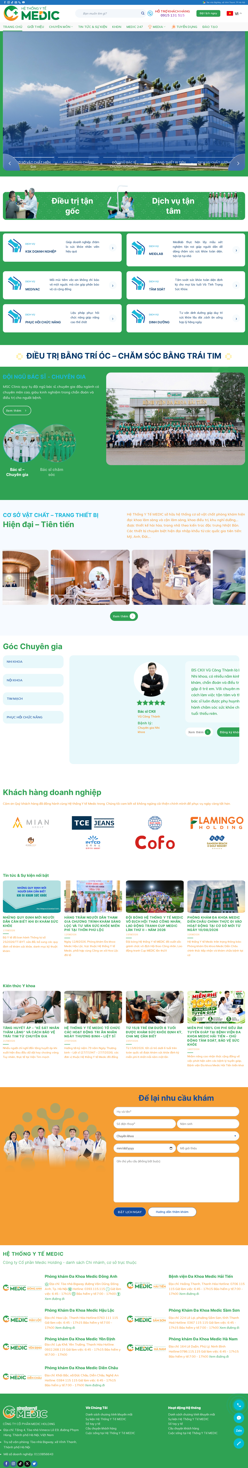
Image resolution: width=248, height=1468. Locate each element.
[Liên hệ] (239, 1443)
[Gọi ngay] (239, 1405)
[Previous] (11, 162)
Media (158, 27)
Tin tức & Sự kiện (92, 27)
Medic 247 (135, 27)
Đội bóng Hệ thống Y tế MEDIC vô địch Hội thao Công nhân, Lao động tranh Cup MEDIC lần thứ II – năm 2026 (154, 917)
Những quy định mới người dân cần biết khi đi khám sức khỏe (30, 915)
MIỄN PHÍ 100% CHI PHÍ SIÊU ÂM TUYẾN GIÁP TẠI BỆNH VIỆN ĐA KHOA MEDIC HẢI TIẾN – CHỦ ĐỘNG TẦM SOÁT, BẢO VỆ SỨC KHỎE (214, 1030)
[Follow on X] (27, 1457)
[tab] (33, 661)
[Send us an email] (16, 2)
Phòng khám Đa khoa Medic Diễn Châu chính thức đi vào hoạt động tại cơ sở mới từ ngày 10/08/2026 (214, 917)
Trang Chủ (12, 27)
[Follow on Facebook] (5, 2)
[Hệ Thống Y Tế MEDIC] (36, 13)
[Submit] (143, 13)
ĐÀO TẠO (210, 27)
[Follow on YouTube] (23, 2)
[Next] (236, 162)
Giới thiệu (35, 27)
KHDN (116, 27)
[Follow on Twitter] (34, 1457)
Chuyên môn (59, 27)
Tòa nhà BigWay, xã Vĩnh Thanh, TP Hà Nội (225, 2)
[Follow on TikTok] (12, 2)
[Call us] (19, 2)
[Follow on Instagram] (8, 2)
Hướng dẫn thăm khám (172, 1205)
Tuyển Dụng (187, 27)
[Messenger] (239, 1418)
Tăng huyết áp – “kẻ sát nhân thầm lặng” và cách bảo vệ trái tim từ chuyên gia (31, 1026)
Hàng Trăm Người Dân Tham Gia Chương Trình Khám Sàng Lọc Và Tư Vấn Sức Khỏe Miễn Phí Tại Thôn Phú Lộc (92, 917)
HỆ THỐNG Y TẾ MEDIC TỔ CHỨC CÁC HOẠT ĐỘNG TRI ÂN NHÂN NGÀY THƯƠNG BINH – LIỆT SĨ (92, 1026)
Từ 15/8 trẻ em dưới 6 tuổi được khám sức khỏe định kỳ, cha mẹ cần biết (154, 1026)
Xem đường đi (189, 1287)
